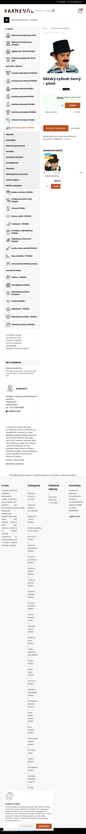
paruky (17, 435)
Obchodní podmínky (19, 20)
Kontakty (34, 20)
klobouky (10, 435)
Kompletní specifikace (56, 128)
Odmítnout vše (26, 826)
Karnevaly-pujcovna (15, 463)
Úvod (45, 28)
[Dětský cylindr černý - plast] (62, 55)
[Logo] (19, 10)
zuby (31, 438)
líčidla (24, 435)
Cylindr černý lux (52, 176)
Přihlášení (62, 2)
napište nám (14, 411)
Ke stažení (75, 128)
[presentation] (44, 172)
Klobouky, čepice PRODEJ (60, 28)
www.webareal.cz (26, 831)
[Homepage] (6, 20)
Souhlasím (44, 826)
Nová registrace (76, 2)
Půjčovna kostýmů (14, 368)
